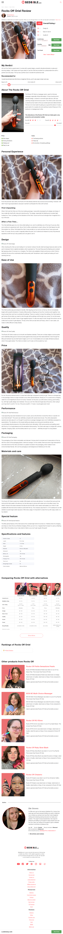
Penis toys (31, 919)
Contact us (31, 877)
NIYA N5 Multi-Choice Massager (39, 693)
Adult (31, 906)
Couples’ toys (31, 917)
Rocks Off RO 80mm (34, 720)
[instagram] (36, 864)
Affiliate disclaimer (31, 884)
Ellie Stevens (11, 14)
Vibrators (31, 912)
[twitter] (27, 864)
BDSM (31, 924)
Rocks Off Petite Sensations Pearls (40, 666)
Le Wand (45, 595)
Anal (32, 922)
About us (31, 872)
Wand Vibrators (9, 650)
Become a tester (31, 899)
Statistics (31, 892)
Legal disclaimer (31, 879)
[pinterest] (31, 864)
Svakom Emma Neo (33, 595)
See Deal (56, 39)
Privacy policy (31, 882)
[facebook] (22, 864)
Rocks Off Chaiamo (34, 775)
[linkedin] (40, 864)
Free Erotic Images (31, 895)
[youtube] (18, 864)
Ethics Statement (32, 886)
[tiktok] (44, 864)
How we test (31, 875)
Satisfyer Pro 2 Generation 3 (48, 830)
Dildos (31, 915)
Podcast (31, 897)
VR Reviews (31, 904)
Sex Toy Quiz (31, 902)
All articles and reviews (37, 834)
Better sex (31, 926)
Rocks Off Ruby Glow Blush (37, 747)
